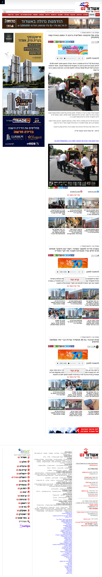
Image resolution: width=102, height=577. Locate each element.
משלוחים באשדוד (67, 527)
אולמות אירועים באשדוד (66, 551)
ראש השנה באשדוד (61, 508)
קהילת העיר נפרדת (62, 481)
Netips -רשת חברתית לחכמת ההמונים (62, 544)
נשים (70, 507)
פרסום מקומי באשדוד (66, 520)
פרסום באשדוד (68, 545)
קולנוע (41, 14)
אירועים (70, 478)
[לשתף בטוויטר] (66, 42)
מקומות (51, 453)
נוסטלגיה (49, 470)
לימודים (63, 495)
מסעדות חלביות (58, 459)
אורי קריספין (84, 491)
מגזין (70, 469)
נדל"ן (44, 457)
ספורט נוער (60, 468)
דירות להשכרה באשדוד (66, 531)
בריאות (53, 480)
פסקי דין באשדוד (67, 500)
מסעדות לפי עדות (56, 462)
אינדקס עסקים (43, 507)
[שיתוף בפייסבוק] (71, 42)
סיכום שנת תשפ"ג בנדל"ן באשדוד (45, 475)
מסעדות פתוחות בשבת (48, 460)
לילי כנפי (70, 565)
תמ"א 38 (69, 571)
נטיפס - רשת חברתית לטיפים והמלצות (62, 516)
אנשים (45, 453)
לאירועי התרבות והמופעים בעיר (64, 465)
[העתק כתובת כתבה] (61, 42)
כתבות (70, 470)
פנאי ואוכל (51, 507)
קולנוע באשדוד (42, 465)
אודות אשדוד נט (26, 14)
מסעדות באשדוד (67, 529)
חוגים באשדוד (51, 465)
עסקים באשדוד (40, 511)
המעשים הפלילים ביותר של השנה (54, 510)
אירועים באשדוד (68, 537)
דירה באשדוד (68, 553)
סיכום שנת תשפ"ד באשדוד (64, 483)
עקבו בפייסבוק (92, 191)
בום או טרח (64, 453)
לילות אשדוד (63, 478)
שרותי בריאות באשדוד (66, 536)
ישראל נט (69, 514)
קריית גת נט (69, 557)
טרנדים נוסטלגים (46, 491)
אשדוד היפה (68, 480)
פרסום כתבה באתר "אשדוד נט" (64, 519)
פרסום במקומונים (67, 525)
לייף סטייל (69, 496)
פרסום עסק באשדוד (67, 513)
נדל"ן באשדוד (68, 512)
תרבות (73, 14)
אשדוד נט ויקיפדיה (67, 547)
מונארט (70, 562)
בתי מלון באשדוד (67, 523)
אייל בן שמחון (68, 517)
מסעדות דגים (49, 459)
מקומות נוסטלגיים (67, 491)
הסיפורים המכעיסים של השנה (62, 475)
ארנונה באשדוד (68, 541)
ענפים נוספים (68, 468)
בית (97, 14)
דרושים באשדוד (68, 538)
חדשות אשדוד (86, 32)
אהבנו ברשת (64, 507)
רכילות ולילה (68, 452)
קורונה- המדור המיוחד (66, 502)
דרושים (53, 14)
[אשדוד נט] (86, 459)
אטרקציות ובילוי (63, 497)
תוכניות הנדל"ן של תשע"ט (47, 508)
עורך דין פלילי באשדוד (66, 555)
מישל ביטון (69, 569)
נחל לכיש (69, 572)
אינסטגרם (48, 478)
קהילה (66, 14)
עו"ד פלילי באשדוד (67, 554)
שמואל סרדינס (68, 566)
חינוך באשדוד (58, 511)
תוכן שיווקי (69, 495)
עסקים (60, 14)
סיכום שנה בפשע (52, 474)
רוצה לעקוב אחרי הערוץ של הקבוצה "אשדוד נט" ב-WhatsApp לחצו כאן (76, 141)
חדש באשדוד (55, 495)
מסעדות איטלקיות (39, 459)
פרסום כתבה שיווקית (66, 548)
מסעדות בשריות (68, 459)
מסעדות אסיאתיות (60, 460)
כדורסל (54, 468)
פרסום (70, 560)
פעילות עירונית (60, 480)
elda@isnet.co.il (93, 487)
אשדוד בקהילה (67, 479)
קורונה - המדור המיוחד (65, 501)
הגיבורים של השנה (67, 473)
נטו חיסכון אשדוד (92, 276)
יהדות (57, 507)
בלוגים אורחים (54, 489)
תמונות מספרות (58, 470)
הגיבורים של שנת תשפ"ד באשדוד (63, 484)
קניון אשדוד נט (50, 511)
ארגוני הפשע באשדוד (57, 457)
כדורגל (48, 468)
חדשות (92, 14)
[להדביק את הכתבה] (55, 188)
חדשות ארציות (68, 457)
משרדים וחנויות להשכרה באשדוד (63, 535)
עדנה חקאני (69, 573)
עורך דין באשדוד (68, 556)
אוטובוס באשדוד (40, 510)
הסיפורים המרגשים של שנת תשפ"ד (63, 485)
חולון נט (70, 559)
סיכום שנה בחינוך (62, 474)
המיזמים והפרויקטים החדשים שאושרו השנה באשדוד (58, 505)
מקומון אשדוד (68, 526)
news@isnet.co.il (93, 496)
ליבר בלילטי (69, 568)
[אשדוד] (87, 12)
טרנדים (55, 497)
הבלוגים (69, 487)
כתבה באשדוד (68, 550)
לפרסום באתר (48, 11)
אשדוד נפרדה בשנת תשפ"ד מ (44, 485)
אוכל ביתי (69, 460)
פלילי (49, 457)
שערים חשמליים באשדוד (65, 543)
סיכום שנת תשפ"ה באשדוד (64, 504)
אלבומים (69, 476)
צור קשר (10, 14)
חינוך (17, 14)
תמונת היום (55, 478)
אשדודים (57, 453)
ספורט (85, 14)
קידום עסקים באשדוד (66, 521)
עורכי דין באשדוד (57, 500)
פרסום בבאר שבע (67, 533)
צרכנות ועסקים (67, 494)
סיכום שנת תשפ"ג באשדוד (64, 471)
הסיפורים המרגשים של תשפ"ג (53, 473)
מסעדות (69, 458)
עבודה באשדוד (68, 549)
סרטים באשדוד (68, 511)
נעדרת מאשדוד (92, 368)
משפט (35, 14)
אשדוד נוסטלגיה (67, 490)
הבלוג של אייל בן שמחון (66, 489)
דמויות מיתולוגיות (57, 491)
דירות (47, 14)
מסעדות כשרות (46, 462)
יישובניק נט (69, 524)
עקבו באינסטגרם (75, 191)
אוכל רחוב (62, 463)
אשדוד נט (95, 32)
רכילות (79, 14)
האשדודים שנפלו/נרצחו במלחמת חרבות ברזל (60, 486)
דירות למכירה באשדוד (66, 530)
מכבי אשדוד (69, 563)
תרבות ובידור (68, 464)
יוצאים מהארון (66, 454)
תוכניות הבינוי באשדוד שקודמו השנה (44, 484)
